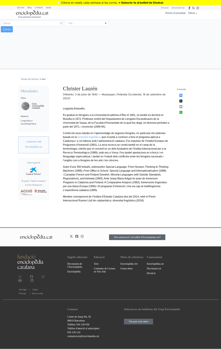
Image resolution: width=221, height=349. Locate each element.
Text (96, 263)
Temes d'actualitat (175, 13)
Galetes (35, 289)
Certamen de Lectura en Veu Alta (104, 270)
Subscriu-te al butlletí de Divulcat (142, 2)
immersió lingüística (88, 137)
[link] (33, 144)
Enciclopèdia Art (129, 263)
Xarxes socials (37, 293)
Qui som (20, 7)
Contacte (39, 7)
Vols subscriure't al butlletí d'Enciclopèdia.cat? (137, 237)
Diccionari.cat (178, 7)
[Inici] (32, 13)
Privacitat (22, 293)
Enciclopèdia (74, 271)
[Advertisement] (165, 43)
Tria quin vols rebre (138, 321)
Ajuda (48, 7)
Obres (191, 13)
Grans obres (126, 268)
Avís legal (22, 289)
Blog (30, 7)
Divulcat (165, 7)
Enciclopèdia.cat (155, 263)
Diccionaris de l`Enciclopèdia (74, 265)
